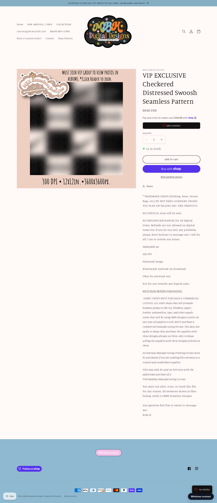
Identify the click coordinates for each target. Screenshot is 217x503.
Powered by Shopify (52, 496)
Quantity (147, 133)
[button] (184, 31)
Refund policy (70, 496)
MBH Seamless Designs (33, 496)
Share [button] (149, 186)
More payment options (171, 176)
